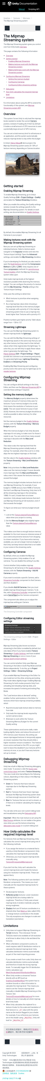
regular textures (10, 371)
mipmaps (23, 47)
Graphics (7, 18)
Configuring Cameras (16, 82)
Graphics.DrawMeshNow (15, 981)
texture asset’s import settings (15, 659)
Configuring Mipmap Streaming (18, 76)
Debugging (10, 89)
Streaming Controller (11, 580)
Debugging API (30, 813)
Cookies (21, 1073)
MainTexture (8, 820)
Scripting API (33, 9)
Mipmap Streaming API (30, 387)
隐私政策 (13, 1073)
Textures (16, 18)
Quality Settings (33, 212)
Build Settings (16, 264)
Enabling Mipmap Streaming (19, 61)
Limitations (10, 97)
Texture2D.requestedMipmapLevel (19, 862)
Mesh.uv (24, 911)
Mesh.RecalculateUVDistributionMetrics (21, 973)
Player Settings (9, 354)
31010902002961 (22, 1071)
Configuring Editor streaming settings (22, 85)
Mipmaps (26, 18)
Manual (22, 9)
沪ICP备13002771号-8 (10, 1078)
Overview (9, 56)
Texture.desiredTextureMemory (27, 515)
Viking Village (16, 143)
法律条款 (5, 1073)
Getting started (11, 59)
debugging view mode (12, 826)
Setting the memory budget (18, 79)
